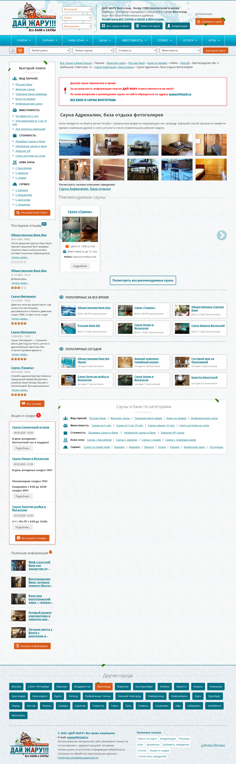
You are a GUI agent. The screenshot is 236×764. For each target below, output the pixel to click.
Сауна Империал (23, 296)
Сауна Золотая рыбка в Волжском (29, 508)
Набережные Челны (98, 696)
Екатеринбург (144, 686)
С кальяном (22, 204)
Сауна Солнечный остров (30, 427)
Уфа (178, 705)
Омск (198, 696)
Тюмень (143, 705)
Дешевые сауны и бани (30, 141)
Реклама (184, 738)
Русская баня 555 (89, 325)
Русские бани (23, 84)
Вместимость (129, 40)
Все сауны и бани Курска (76, 63)
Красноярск (39, 696)
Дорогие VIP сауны (172, 432)
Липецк (73, 696)
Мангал (149, 447)
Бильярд (134, 447)
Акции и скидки (159, 750)
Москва (16, 686)
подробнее (80, 266)
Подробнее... (22, 448)
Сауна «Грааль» (22, 367)
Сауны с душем (151, 440)
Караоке (119, 447)
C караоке (21, 190)
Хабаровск (194, 705)
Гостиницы (216, 447)
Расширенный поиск (34, 212)
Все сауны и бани (118, 26)
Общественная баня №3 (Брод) (93, 360)
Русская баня (136, 63)
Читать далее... (19, 257)
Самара (63, 705)
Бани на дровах (25, 99)
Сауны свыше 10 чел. (161, 425)
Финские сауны (25, 89)
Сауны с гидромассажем (180, 440)
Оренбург (214, 696)
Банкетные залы (194, 447)
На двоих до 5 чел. (27, 116)
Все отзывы (34, 403)
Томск (114, 705)
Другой (185, 63)
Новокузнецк (156, 696)
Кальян (174, 447)
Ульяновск (162, 705)
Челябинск (214, 705)
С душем (20, 177)
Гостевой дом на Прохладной (202, 360)
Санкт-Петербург (39, 686)
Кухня (162, 447)
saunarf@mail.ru (180, 94)
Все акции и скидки (34, 538)
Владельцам (179, 26)
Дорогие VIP (23, 151)
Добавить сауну (212, 21)
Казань (198, 686)
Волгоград (103, 686)
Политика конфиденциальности (78, 757)
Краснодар (18, 696)
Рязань (46, 705)
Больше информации (34, 646)
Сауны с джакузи (126, 440)
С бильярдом (23, 195)
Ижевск (164, 686)
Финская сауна (116, 63)
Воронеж (123, 686)
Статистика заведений (152, 756)
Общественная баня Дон (29, 235)
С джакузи (21, 173)
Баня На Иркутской (204, 377)
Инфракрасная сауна (28, 103)
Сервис (160, 40)
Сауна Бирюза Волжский (208, 325)
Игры (209, 40)
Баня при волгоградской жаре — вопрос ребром (40, 600)
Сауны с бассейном (99, 440)
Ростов (31, 705)
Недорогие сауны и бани (31, 146)
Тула (128, 705)
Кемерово (216, 686)
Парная (45, 40)
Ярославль (18, 715)
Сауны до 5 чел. (102, 425)
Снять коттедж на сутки (30, 155)
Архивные (153, 744)
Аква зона (73, 40)
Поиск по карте (150, 26)
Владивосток (82, 686)
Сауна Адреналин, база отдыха (114, 67)
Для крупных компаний (30, 129)
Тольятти (98, 705)
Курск (58, 696)
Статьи (142, 750)
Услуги (185, 40)
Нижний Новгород (129, 696)
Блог (140, 744)
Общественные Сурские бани (207, 308)
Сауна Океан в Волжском (30, 458)
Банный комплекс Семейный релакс (146, 360)
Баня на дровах (157, 63)
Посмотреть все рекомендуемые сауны (142, 280)
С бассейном (23, 168)
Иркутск (181, 686)
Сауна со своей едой (97, 447)
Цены (100, 40)
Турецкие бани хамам (148, 418)
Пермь (16, 705)
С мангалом (22, 199)
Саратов (80, 705)
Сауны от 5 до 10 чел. (129, 425)
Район (19, 40)
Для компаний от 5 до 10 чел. (29, 122)
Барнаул (62, 686)
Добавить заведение (176, 744)
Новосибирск (179, 696)
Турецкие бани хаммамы (31, 94)
